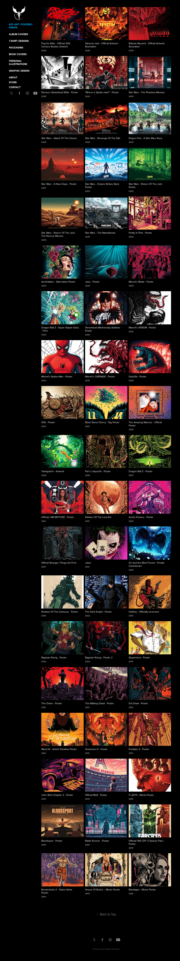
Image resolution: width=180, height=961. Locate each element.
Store (13, 82)
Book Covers (18, 54)
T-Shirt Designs (19, 41)
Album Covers (18, 34)
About (13, 77)
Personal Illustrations (18, 62)
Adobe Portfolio (112, 948)
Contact (15, 87)
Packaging (16, 47)
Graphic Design (19, 70)
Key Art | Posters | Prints (21, 26)
